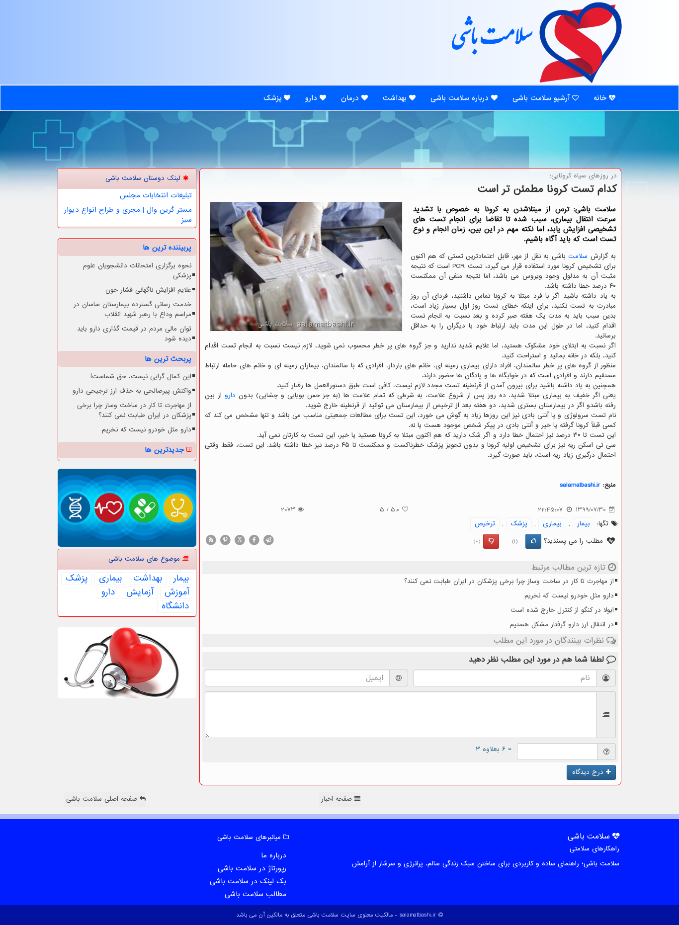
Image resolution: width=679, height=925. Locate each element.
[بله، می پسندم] (533, 541)
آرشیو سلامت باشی (542, 97)
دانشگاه (175, 606)
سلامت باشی (491, 41)
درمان (351, 97)
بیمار (583, 523)
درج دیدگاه (589, 772)
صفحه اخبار (337, 799)
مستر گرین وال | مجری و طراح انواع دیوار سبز (128, 214)
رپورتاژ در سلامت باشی (252, 868)
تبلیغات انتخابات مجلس (156, 195)
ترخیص (485, 523)
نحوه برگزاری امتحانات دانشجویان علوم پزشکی (137, 270)
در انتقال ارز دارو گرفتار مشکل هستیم (562, 624)
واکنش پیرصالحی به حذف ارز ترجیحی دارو (132, 391)
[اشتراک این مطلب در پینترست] (225, 539)
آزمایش (139, 592)
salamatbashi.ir (580, 485)
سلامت (578, 256)
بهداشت (396, 97)
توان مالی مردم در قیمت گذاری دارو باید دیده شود (134, 333)
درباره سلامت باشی (460, 97)
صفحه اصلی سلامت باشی (103, 799)
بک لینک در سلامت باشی (248, 881)
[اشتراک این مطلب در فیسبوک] (254, 539)
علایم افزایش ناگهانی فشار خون (148, 290)
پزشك (518, 523)
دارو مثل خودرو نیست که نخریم (569, 595)
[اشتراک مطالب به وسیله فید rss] (211, 539)
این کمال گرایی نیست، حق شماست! (140, 376)
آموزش (177, 592)
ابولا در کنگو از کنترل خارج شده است (562, 610)
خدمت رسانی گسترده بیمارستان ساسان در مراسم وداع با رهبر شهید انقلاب (132, 309)
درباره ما (273, 855)
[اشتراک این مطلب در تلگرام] (268, 539)
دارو (312, 97)
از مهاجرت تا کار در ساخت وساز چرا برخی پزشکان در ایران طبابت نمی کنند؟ (509, 581)
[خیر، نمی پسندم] (491, 541)
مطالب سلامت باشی (255, 894)
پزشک (273, 97)
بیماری (552, 523)
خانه (601, 97)
